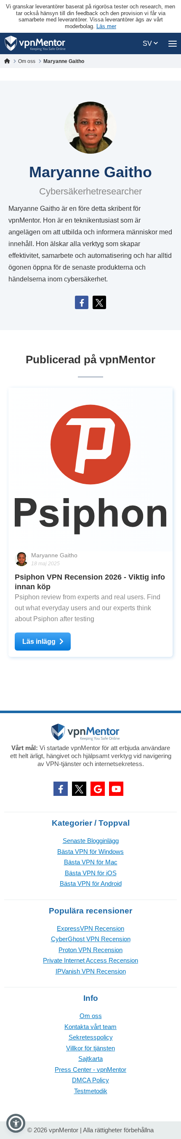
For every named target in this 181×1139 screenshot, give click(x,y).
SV (148, 43)
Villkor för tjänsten (90, 1048)
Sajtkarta (90, 1058)
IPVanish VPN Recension (91, 971)
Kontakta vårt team (90, 1026)
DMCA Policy (90, 1080)
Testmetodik (90, 1090)
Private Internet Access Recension (90, 960)
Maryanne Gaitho (54, 555)
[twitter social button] (79, 789)
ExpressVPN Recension (90, 928)
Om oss (91, 1015)
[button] (15, 1123)
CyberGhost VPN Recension (90, 938)
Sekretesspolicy (91, 1037)
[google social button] (97, 789)
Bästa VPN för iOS (91, 873)
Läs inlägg (39, 641)
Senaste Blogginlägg (91, 840)
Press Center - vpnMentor (90, 1069)
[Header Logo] (35, 43)
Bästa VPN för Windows (90, 851)
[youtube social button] (116, 789)
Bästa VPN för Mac (90, 862)
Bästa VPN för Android (91, 883)
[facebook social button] (60, 789)
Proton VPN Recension (90, 949)
